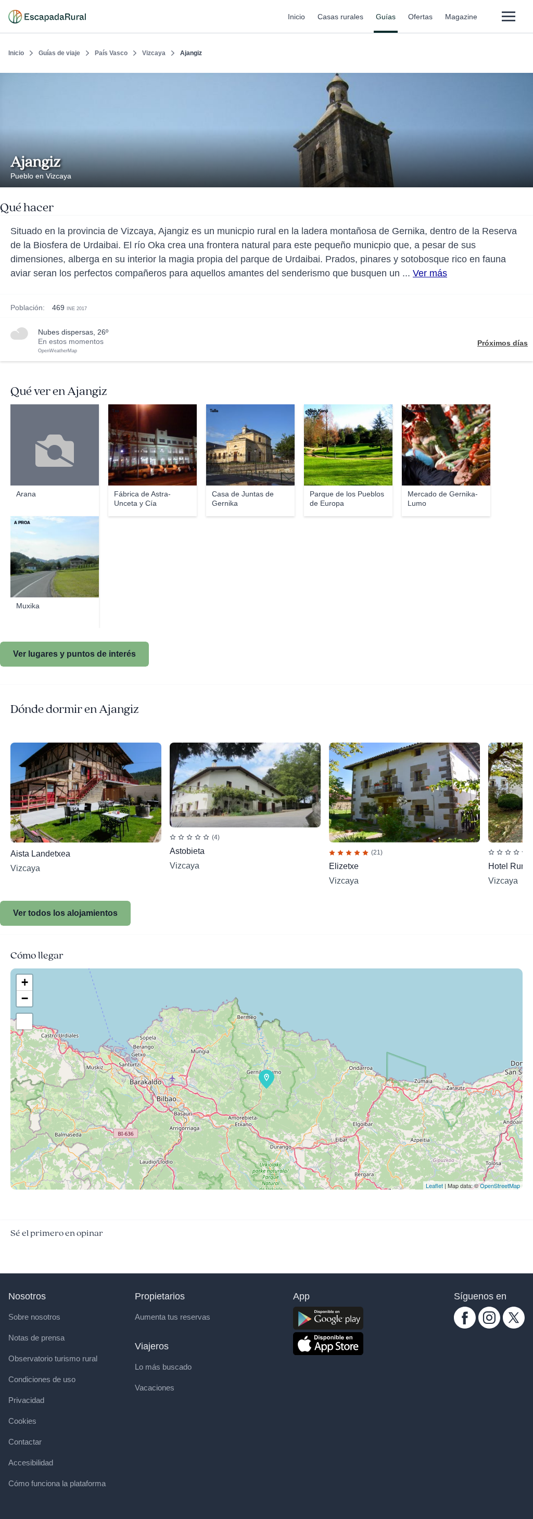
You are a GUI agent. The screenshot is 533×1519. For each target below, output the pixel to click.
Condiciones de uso (41, 1379)
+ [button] (24, 982)
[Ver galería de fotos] (522, 175)
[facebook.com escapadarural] (465, 1326)
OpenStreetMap (500, 1185)
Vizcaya (154, 53)
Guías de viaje (59, 53)
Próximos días (502, 343)
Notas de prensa (36, 1337)
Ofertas (420, 16)
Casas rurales (340, 16)
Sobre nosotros (34, 1316)
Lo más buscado (163, 1366)
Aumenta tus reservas (172, 1316)
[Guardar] (521, 81)
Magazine (461, 16)
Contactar (25, 1441)
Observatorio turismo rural (52, 1358)
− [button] (24, 998)
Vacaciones (154, 1387)
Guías (386, 16)
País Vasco (111, 53)
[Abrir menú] (508, 16)
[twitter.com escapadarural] (514, 1326)
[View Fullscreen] (24, 1021)
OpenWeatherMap (57, 350)
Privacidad (26, 1400)
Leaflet (434, 1185)
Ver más (430, 273)
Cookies (22, 1420)
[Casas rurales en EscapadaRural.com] (47, 16)
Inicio (296, 16)
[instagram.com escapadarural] (489, 1326)
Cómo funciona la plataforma (57, 1483)
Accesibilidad (30, 1462)
